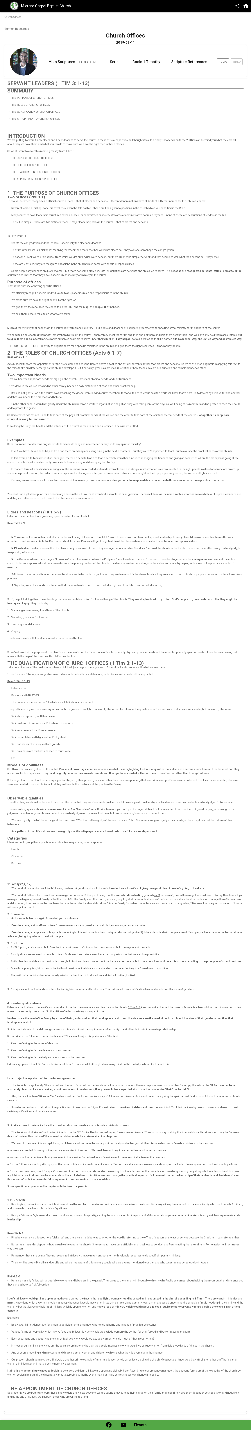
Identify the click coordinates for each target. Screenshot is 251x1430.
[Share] (237, 5)
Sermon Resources (16, 29)
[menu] (5, 5)
